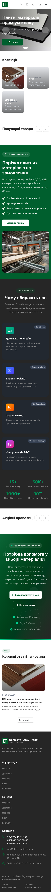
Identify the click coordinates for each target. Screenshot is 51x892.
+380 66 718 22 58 (17, 843)
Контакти (6, 788)
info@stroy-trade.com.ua (20, 849)
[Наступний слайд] (45, 30)
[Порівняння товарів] (27, 4)
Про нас (6, 778)
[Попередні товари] (39, 129)
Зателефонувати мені (27, 595)
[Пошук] (21, 4)
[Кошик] (39, 4)
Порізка (6, 768)
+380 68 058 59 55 (17, 840)
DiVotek (16, 879)
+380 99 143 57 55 (17, 836)
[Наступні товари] (46, 129)
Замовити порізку (15, 223)
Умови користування (9, 885)
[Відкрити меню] (46, 4)
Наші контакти (27, 605)
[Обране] (33, 4)
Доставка (7, 773)
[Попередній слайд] (5, 30)
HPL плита (12, 42)
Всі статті (23, 720)
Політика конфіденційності (33, 885)
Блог (4, 783)
